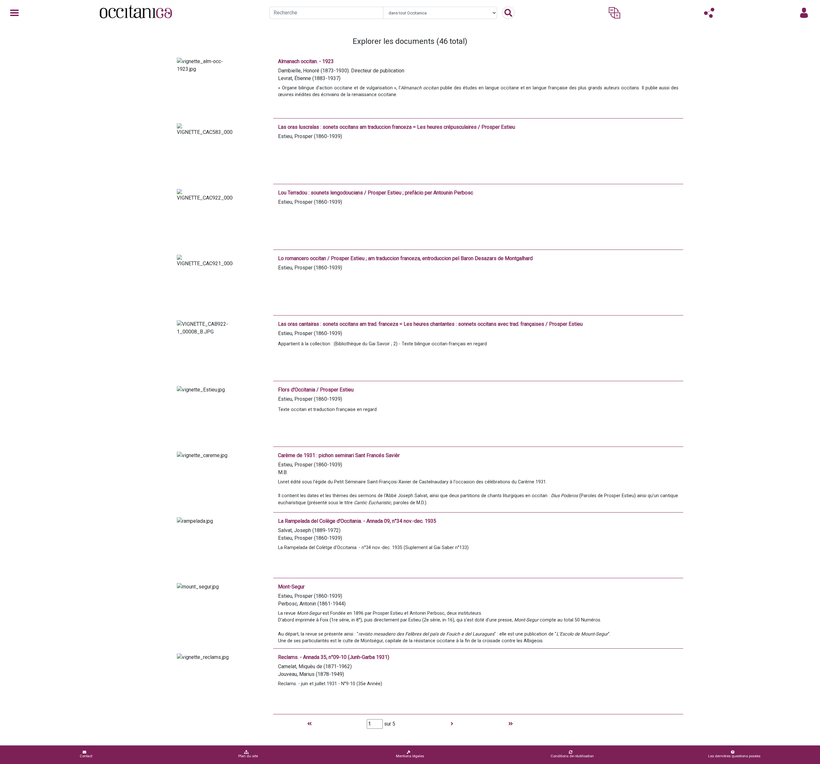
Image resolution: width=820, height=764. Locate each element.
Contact (86, 756)
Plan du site (248, 756)
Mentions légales (410, 756)
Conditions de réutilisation (572, 756)
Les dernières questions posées (734, 756)
